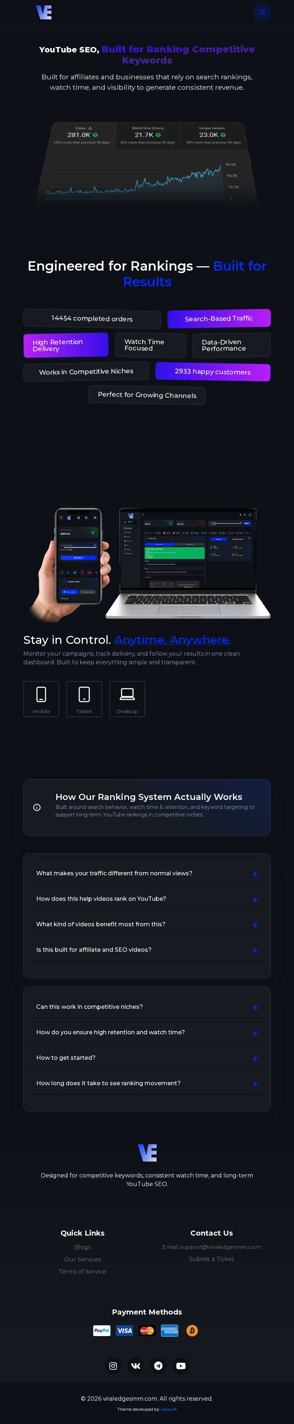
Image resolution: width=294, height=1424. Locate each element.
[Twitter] (158, 1365)
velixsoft (169, 1409)
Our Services (82, 1259)
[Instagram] (113, 1365)
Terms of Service (82, 1271)
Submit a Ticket (211, 1259)
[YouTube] (181, 1365)
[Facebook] (135, 1365)
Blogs (83, 1247)
